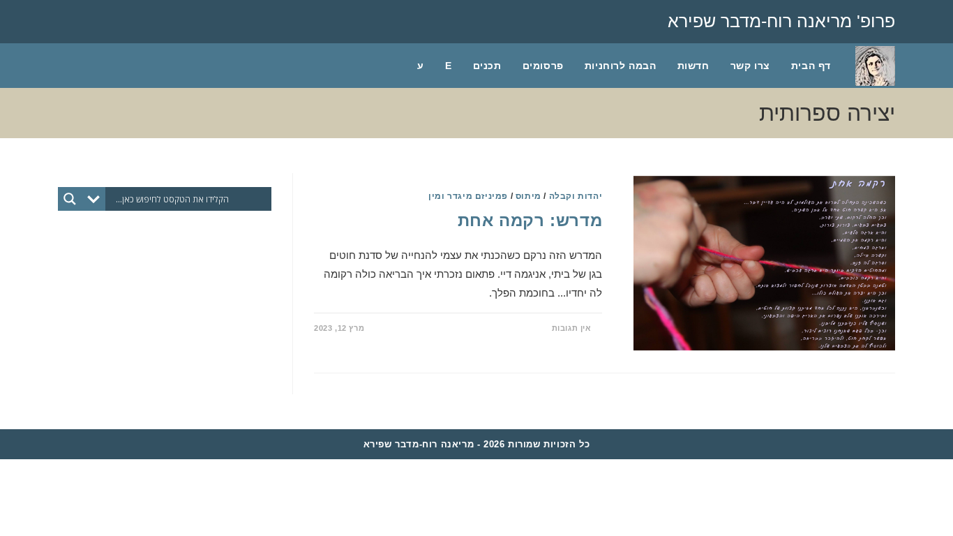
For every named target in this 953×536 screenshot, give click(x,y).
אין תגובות (572, 328)
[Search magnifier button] (70, 199)
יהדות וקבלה (576, 196)
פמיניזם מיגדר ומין (468, 196)
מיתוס (528, 196)
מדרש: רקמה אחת (530, 220)
